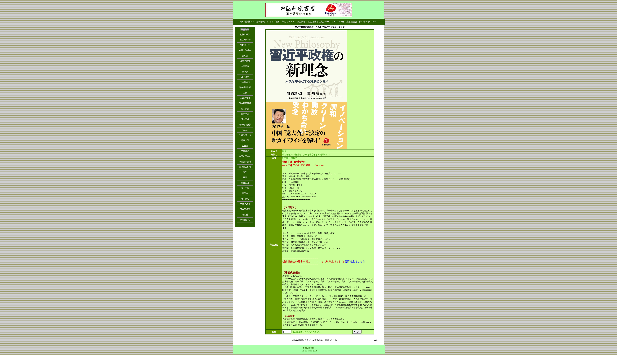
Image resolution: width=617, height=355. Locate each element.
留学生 (245, 193)
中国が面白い (245, 156)
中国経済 (245, 151)
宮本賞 (245, 71)
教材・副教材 (245, 50)
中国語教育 (245, 204)
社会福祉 (245, 183)
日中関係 (245, 119)
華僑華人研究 (245, 167)
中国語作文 (245, 82)
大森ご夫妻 (245, 98)
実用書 (245, 55)
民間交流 (245, 114)
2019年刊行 (245, 45)
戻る (376, 339)
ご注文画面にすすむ (301, 339)
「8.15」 (245, 130)
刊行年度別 (245, 34)
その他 (245, 214)
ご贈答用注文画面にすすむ (324, 339)
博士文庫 (245, 188)
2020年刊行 (245, 40)
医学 (245, 177)
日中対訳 (245, 77)
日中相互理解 (245, 103)
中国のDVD (245, 220)
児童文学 (245, 140)
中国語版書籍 (245, 161)
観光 (245, 172)
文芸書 (245, 146)
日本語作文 (245, 61)
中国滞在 (245, 66)
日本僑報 (245, 198)
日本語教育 (245, 209)
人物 (245, 93)
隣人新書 (245, 108)
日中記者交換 (245, 124)
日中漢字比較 (245, 87)
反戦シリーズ (245, 135)
